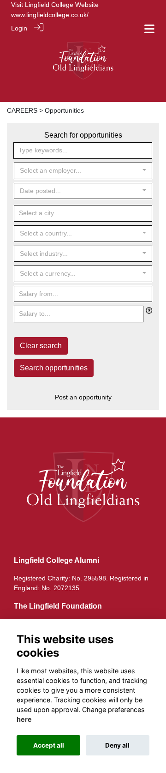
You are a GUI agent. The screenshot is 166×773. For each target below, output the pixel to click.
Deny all (117, 745)
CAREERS (22, 110)
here (24, 719)
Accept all (48, 745)
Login (19, 28)
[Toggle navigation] (149, 29)
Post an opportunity (83, 397)
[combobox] (83, 171)
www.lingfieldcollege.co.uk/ (50, 14)
